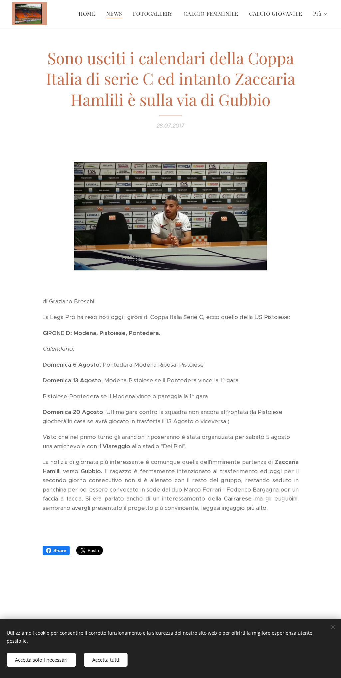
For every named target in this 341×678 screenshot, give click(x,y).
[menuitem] (89, 13)
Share (59, 550)
